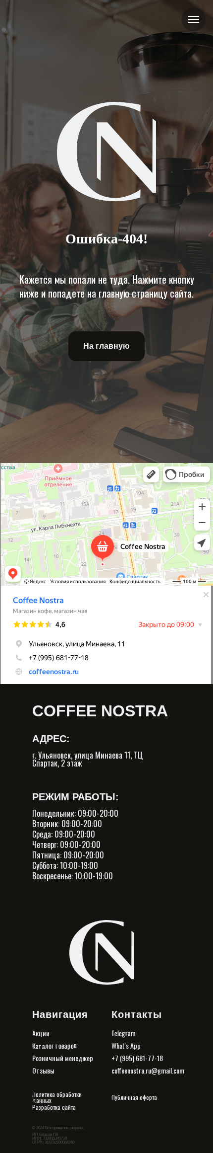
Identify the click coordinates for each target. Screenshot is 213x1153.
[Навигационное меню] (193, 19)
